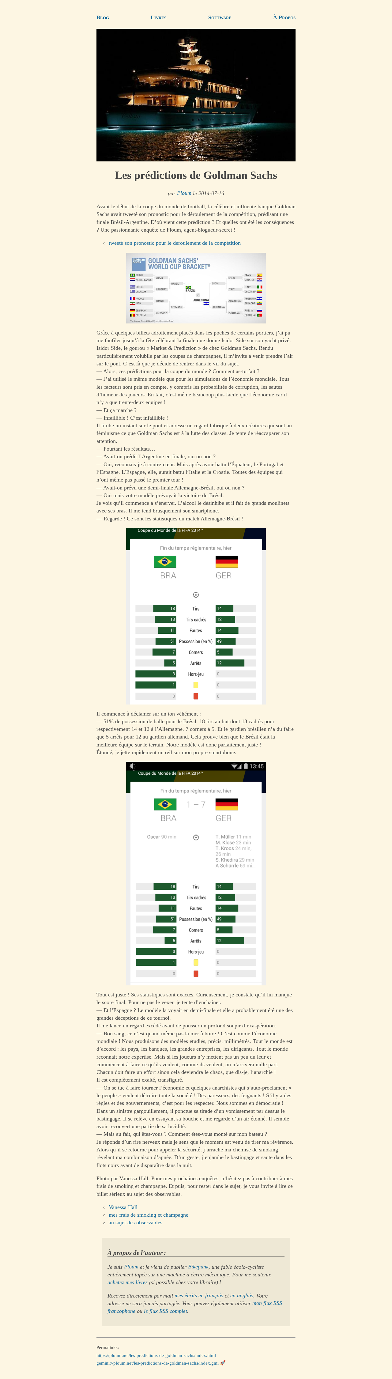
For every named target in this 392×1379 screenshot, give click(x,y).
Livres (158, 17)
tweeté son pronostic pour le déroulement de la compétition (175, 243)
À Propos (284, 17)
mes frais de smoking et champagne (148, 1215)
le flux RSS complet (165, 1311)
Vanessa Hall (123, 1207)
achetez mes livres (127, 1282)
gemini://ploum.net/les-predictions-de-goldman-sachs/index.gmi (157, 1362)
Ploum (184, 193)
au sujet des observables (135, 1223)
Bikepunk (198, 1267)
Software (220, 17)
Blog (102, 17)
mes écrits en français (199, 1296)
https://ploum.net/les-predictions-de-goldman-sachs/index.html (156, 1355)
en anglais (241, 1296)
